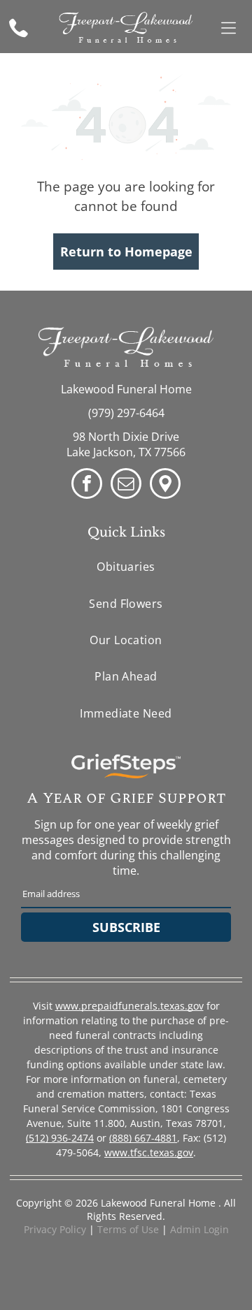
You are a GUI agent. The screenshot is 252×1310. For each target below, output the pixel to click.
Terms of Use (128, 1229)
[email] (126, 485)
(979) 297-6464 (126, 413)
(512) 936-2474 (60, 1137)
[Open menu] (228, 28)
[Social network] (165, 485)
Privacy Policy (55, 1229)
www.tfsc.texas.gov (148, 1152)
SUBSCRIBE (126, 927)
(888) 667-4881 (143, 1137)
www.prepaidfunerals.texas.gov (129, 1005)
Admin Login (199, 1229)
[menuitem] (126, 566)
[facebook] (86, 485)
